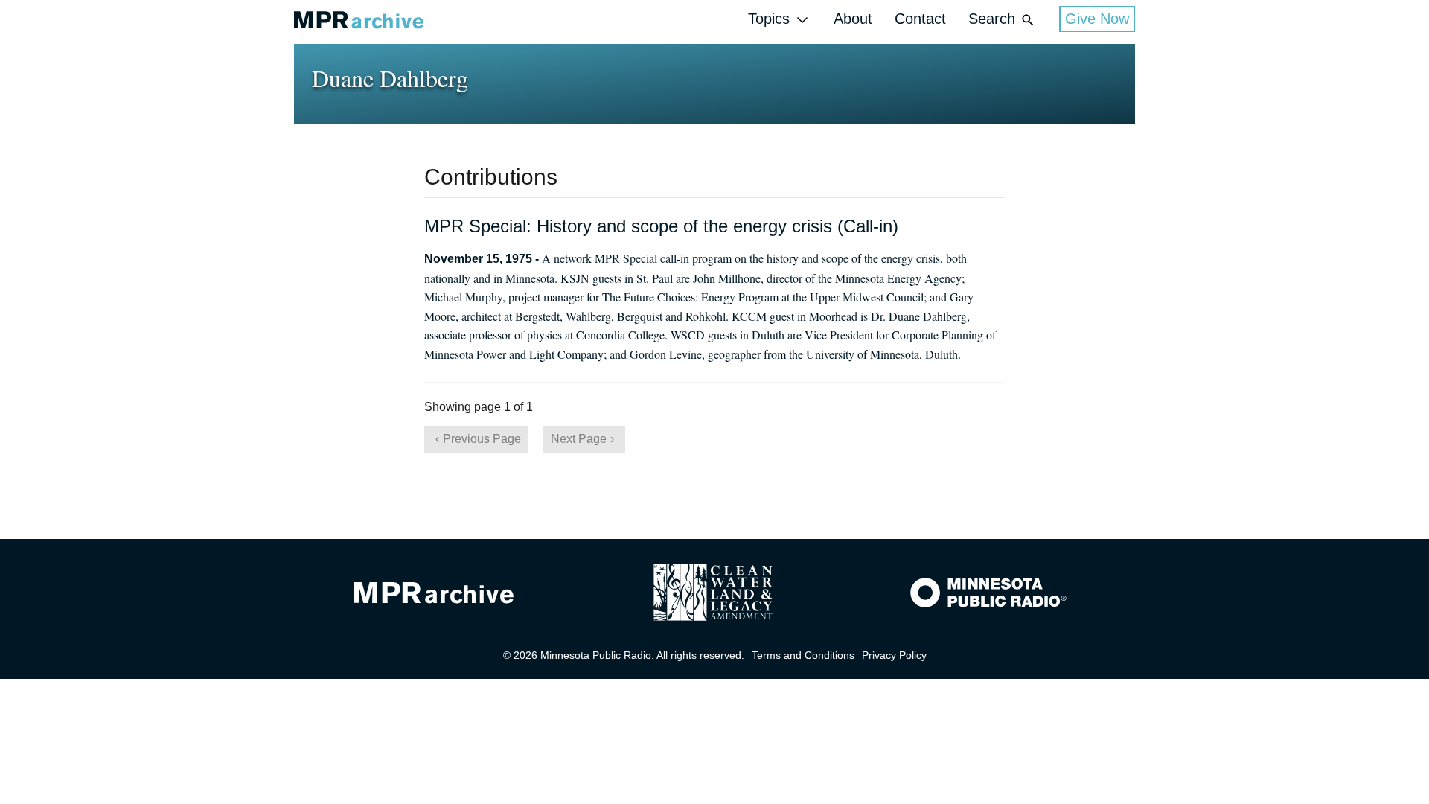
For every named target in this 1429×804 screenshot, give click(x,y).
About (853, 18)
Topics (769, 18)
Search (991, 18)
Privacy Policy (894, 655)
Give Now (1097, 18)
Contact (920, 18)
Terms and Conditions (803, 655)
